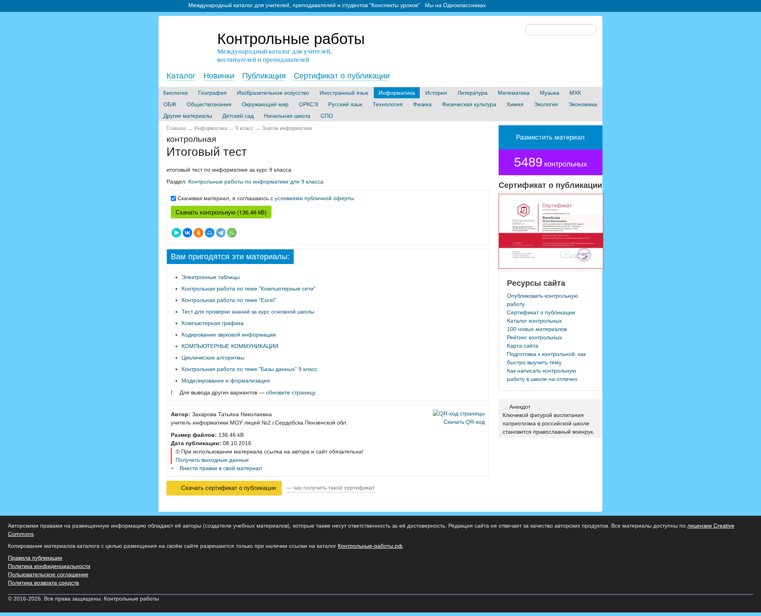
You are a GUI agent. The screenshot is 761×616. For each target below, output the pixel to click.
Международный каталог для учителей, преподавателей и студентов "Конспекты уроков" (304, 5)
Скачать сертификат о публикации (228, 488)
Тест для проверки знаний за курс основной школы (248, 311)
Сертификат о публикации (342, 75)
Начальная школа (287, 116)
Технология (388, 104)
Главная (176, 128)
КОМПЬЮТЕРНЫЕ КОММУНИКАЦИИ (230, 346)
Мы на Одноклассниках (455, 5)
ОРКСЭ (308, 104)
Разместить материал (550, 137)
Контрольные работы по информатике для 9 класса (255, 181)
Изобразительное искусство (273, 93)
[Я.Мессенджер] (176, 232)
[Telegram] (221, 232)
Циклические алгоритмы (213, 357)
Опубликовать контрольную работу (542, 300)
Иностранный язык (343, 93)
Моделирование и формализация (226, 380)
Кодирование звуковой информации (229, 334)
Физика (422, 104)
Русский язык (345, 104)
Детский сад (238, 116)
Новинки (218, 75)
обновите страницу (290, 392)
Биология (175, 93)
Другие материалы (187, 116)
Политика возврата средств (43, 583)
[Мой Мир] (209, 232)
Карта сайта (522, 345)
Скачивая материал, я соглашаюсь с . (267, 198)
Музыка (549, 93)
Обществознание (209, 104)
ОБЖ (169, 104)
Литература (472, 93)
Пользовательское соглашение (48, 574)
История (436, 93)
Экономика (582, 104)
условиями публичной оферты (314, 198)
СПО (327, 116)
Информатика (397, 93)
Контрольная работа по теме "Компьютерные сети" (248, 288)
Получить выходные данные (212, 460)
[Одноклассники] (198, 232)
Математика (514, 93)
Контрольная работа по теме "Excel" (229, 300)
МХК (575, 93)
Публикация (264, 75)
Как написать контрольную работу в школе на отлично (542, 374)
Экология (546, 104)
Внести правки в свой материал (221, 468)
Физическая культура (469, 104)
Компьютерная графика (213, 323)
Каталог (180, 75)
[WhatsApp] (232, 232)
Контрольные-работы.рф (370, 546)
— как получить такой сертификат (331, 487)
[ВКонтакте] (187, 232)
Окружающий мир (265, 104)
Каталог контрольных (534, 321)
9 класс (244, 128)
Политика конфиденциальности (49, 566)
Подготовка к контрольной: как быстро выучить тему (546, 358)
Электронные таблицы (211, 277)
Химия (515, 104)
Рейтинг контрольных (534, 337)
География (212, 93)
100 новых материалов (537, 329)
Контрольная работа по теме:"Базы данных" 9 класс (249, 369)
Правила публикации (35, 558)
